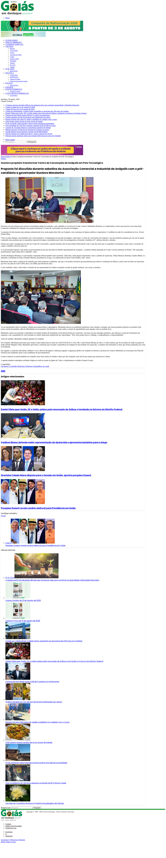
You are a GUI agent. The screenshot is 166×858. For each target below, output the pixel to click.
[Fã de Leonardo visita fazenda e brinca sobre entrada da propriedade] (17, 760)
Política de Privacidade (13, 826)
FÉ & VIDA (9, 69)
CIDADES (9, 46)
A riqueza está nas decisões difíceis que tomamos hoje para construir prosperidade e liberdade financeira (42, 105)
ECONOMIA (13, 95)
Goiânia (12, 57)
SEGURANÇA (14, 85)
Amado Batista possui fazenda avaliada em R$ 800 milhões (26, 132)
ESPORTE (9, 87)
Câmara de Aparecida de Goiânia (18, 81)
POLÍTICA (9, 73)
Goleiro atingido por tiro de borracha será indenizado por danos (27, 117)
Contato (8, 824)
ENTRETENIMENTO (13, 89)
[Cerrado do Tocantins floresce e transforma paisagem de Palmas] (17, 801)
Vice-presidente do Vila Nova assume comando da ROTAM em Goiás (30, 125)
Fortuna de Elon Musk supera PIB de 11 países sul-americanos (27, 115)
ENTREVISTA (14, 77)
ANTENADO (14, 75)
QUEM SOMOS (11, 40)
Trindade (12, 67)
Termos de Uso (10, 828)
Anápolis (12, 63)
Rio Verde (12, 65)
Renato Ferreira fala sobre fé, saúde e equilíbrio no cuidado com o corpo (31, 119)
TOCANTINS (14, 50)
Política (8, 157)
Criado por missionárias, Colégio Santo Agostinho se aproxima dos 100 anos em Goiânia (37, 111)
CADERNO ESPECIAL (14, 44)
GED (3, 371)
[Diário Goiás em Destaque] (17, 14)
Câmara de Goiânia (15, 79)
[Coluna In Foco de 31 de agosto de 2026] (17, 618)
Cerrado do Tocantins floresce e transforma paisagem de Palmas (28, 128)
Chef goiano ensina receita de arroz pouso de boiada (24, 121)
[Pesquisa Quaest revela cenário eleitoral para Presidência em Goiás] (23, 503)
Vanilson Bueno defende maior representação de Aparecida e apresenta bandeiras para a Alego (54, 442)
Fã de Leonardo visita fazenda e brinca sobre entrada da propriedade (29, 123)
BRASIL (12, 48)
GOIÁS (12, 52)
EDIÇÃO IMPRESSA (13, 42)
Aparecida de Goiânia (15, 55)
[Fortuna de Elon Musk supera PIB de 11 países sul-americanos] (17, 679)
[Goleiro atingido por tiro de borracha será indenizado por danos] (17, 699)
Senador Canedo (14, 59)
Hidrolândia (13, 61)
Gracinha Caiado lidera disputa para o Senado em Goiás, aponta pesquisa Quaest (46, 475)
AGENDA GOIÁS (15, 91)
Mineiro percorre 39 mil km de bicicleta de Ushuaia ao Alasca (27, 130)
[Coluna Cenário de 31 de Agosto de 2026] (17, 598)
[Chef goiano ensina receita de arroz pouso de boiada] (17, 740)
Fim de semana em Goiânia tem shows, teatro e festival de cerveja (28, 134)
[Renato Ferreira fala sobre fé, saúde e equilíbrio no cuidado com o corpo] (17, 720)
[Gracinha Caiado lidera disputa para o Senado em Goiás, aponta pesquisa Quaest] (23, 470)
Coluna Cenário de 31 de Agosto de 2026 (20, 107)
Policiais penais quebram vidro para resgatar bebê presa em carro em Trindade (33, 136)
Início (3, 157)
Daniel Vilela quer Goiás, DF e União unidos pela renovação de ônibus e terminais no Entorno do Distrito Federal (46, 113)
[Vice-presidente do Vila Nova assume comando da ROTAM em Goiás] (17, 780)
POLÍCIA (9, 83)
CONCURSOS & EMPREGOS (17, 93)
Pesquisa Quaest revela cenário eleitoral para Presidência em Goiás (38, 508)
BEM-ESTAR (14, 71)
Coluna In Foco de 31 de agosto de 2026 (19, 109)
